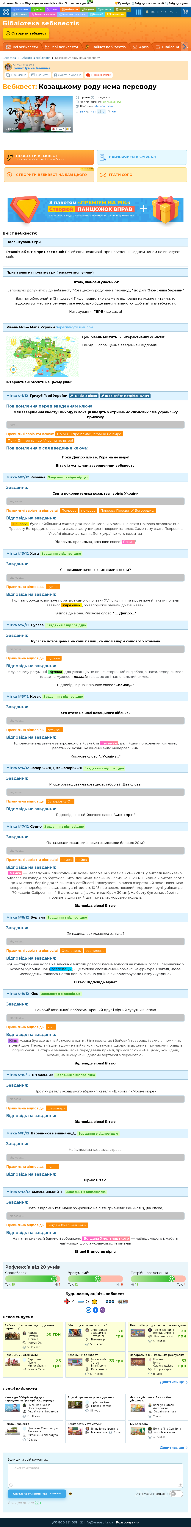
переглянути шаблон (74, 327)
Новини (8, 3)
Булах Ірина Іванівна (31, 68)
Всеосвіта (9, 58)
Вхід (154, 12)
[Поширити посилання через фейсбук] (95, 1310)
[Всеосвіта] (6, 12)
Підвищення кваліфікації (44, 3)
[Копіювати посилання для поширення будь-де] (88, 1310)
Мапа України (103, 106)
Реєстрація (169, 12)
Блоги (19, 3)
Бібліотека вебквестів (35, 58)
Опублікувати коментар (37, 1493)
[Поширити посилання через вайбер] (102, 1310)
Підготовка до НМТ (79, 3)
